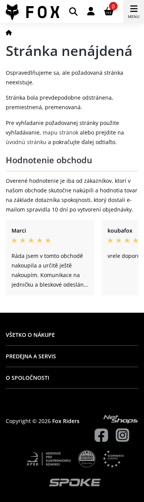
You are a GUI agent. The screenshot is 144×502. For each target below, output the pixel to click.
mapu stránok (60, 132)
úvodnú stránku (26, 142)
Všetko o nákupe (30, 334)
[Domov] (9, 32)
